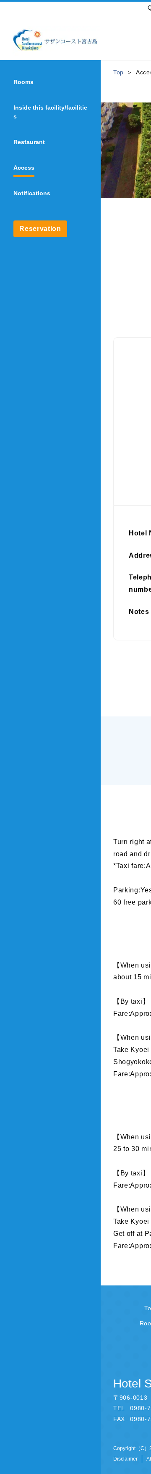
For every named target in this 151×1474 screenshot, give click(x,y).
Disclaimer (125, 1459)
